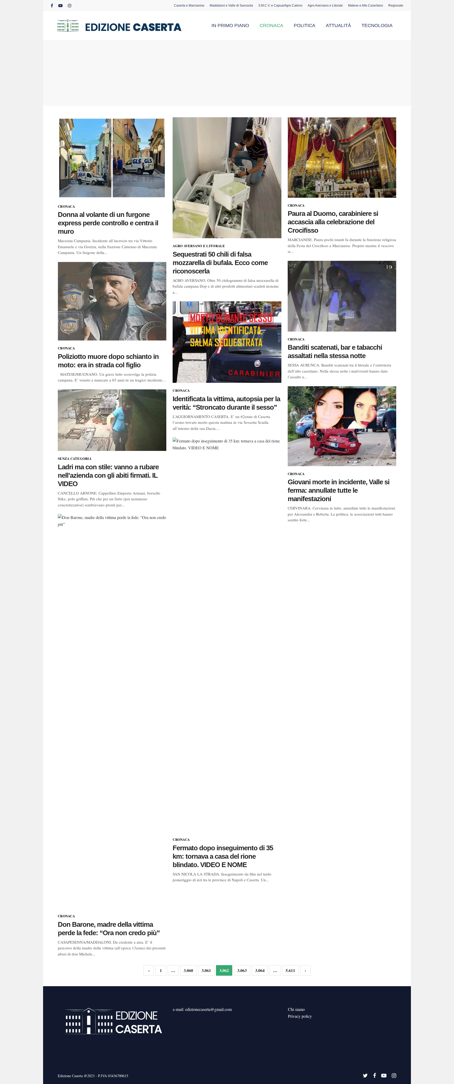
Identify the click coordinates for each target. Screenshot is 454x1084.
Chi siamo (296, 1009)
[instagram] (69, 5)
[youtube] (60, 5)
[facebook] (52, 5)
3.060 (188, 970)
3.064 (260, 970)
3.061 (206, 970)
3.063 (242, 970)
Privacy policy (300, 1016)
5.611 (290, 970)
